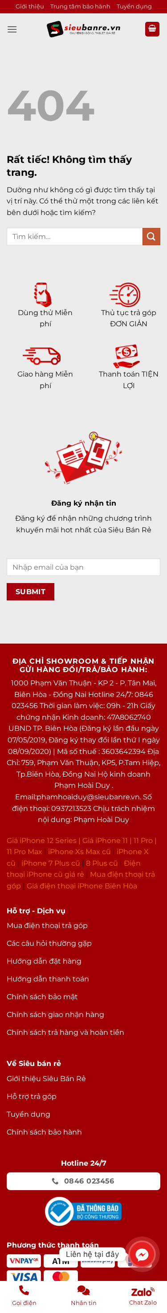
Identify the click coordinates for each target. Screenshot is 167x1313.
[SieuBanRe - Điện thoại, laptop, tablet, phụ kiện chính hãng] (84, 29)
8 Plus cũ (102, 863)
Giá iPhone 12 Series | (44, 840)
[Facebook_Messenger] (142, 1254)
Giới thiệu (30, 6)
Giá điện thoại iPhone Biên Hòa (82, 886)
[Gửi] (151, 236)
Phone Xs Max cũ (80, 851)
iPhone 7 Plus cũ (50, 863)
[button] (12, 29)
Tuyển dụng (134, 6)
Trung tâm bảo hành (80, 6)
